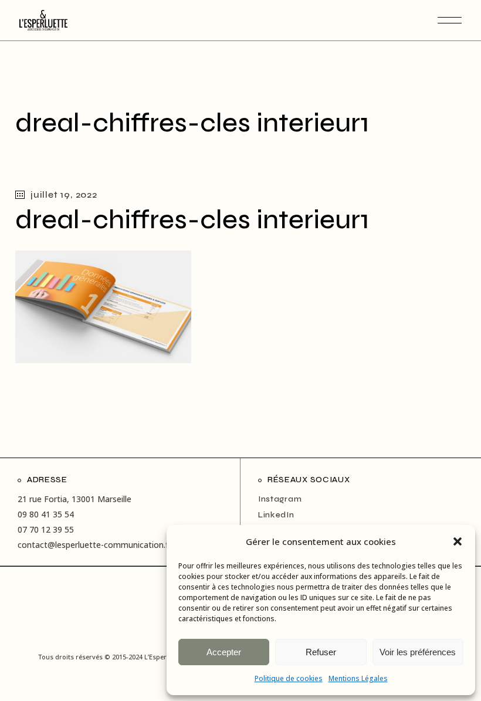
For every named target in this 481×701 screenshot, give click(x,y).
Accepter (223, 652)
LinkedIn (276, 515)
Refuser (321, 652)
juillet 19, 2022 (64, 194)
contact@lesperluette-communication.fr (94, 544)
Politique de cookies (289, 678)
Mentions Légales (358, 678)
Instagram (280, 499)
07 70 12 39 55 (46, 529)
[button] (457, 541)
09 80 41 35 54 (46, 514)
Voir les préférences (418, 652)
